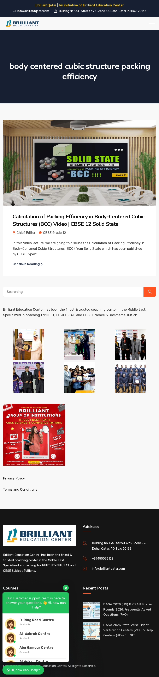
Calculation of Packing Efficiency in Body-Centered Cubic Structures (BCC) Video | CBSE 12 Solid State (78, 220)
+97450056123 (102, 558)
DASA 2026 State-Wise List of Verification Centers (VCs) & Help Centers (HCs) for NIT (128, 630)
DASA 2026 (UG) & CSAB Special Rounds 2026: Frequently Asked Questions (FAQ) (128, 609)
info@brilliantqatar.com (33, 11)
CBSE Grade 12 (54, 233)
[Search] (149, 292)
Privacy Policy (14, 478)
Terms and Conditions (20, 489)
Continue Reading (26, 264)
